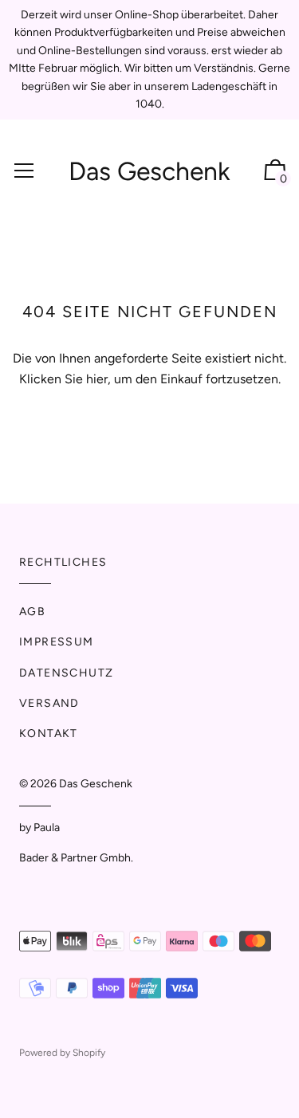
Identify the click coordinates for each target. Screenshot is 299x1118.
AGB (32, 611)
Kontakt (48, 733)
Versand (49, 703)
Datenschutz (66, 673)
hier (97, 378)
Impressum (56, 642)
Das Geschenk (149, 171)
